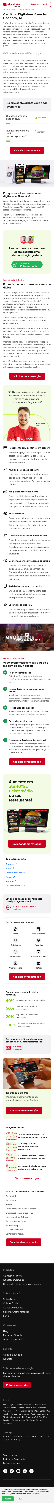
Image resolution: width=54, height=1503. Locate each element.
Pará (48, 1414)
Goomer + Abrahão (13, 1342)
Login (6, 1318)
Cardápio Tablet (12, 1278)
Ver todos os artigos (27, 1181)
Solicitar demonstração (27, 376)
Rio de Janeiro (42, 1417)
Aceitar (8, 1499)
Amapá (20, 1407)
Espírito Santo (24, 1411)
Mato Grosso (9, 1414)
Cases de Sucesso (13, 1310)
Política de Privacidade (28, 1492)
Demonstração (39, 4)
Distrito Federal (9, 1411)
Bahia (37, 1407)
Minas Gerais (39, 1414)
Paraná (14, 1417)
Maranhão (42, 1411)
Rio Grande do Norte (12, 1420)
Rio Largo (10, 881)
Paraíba (6, 1417)
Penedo (9, 877)
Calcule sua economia (27, 150)
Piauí (33, 1417)
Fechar (19, 1499)
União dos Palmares (14, 885)
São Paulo (30, 1423)
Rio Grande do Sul (30, 1420)
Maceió (9, 868)
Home (5, 9)
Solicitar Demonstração (16, 1314)
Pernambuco (23, 1417)
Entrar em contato (17, 1388)
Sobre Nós (9, 1302)
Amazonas (28, 1407)
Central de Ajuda (12, 1357)
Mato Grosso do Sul (24, 1414)
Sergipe (39, 1423)
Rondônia (43, 1420)
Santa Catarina (18, 1423)
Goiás (34, 1411)
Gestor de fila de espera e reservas (22, 1287)
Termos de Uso (10, 1458)
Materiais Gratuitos (14, 1338)
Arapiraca (10, 864)
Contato (7, 1361)
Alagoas (14, 9)
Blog (5, 1334)
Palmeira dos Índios (14, 872)
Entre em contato (30, 265)
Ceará (43, 1407)
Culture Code (10, 1306)
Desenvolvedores (11, 1466)
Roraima (6, 1423)
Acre (5, 1407)
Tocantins (7, 1426)
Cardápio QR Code (14, 1282)
